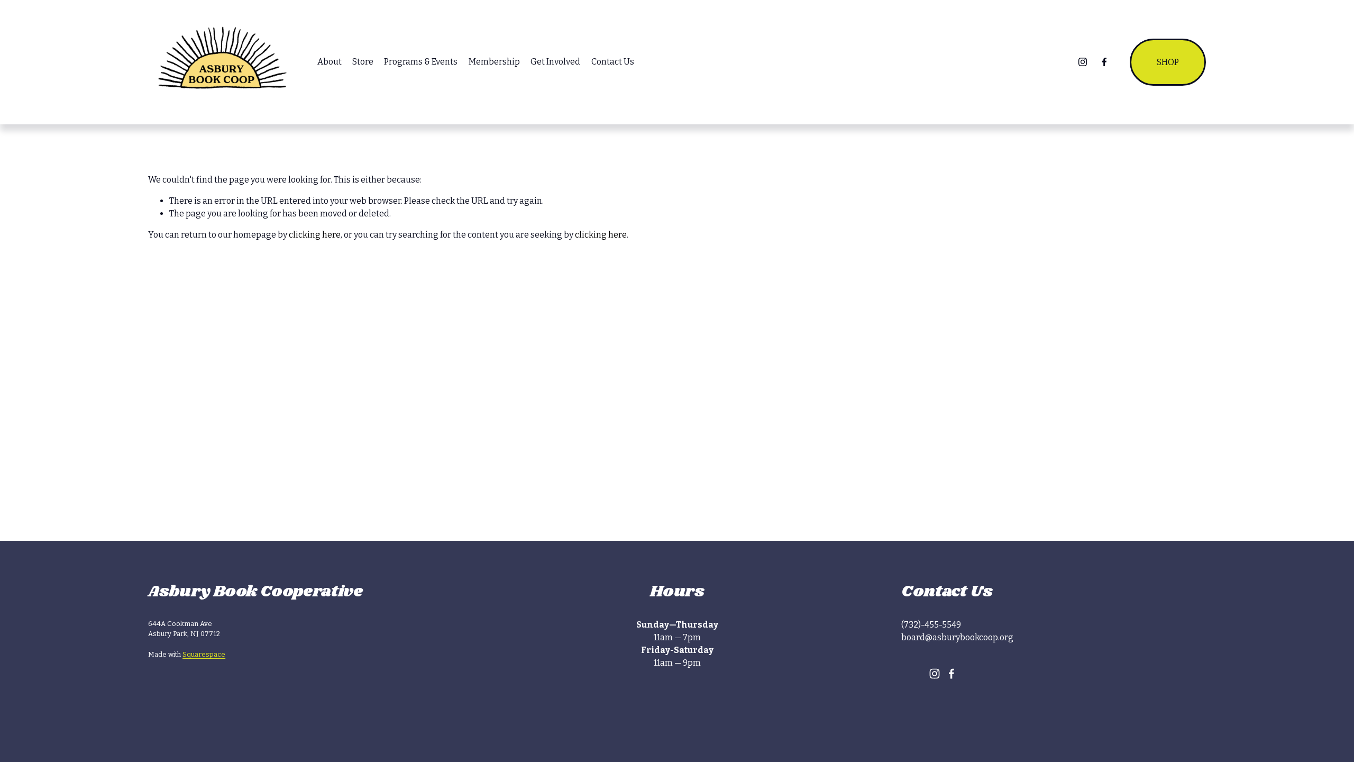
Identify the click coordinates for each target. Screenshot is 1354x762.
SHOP (1168, 62)
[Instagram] (1082, 62)
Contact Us (612, 62)
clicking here (315, 235)
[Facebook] (1104, 62)
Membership (494, 62)
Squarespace (203, 654)
